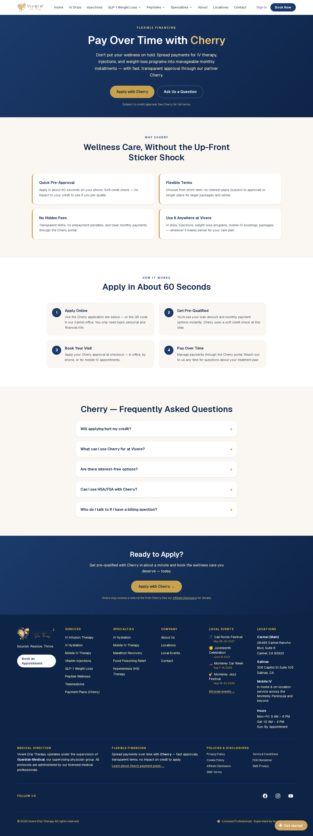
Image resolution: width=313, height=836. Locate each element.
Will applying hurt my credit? (156, 429)
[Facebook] (265, 796)
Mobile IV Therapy (78, 653)
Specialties (179, 7)
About (203, 7)
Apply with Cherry (132, 91)
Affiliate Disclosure (185, 598)
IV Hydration (74, 645)
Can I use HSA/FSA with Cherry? (156, 489)
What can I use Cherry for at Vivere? (156, 449)
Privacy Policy (216, 754)
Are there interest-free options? (156, 469)
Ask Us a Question (180, 91)
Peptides (154, 7)
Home (58, 7)
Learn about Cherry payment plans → (138, 766)
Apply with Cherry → (156, 586)
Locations (220, 7)
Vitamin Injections (78, 661)
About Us (168, 637)
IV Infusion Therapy (79, 637)
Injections (94, 7)
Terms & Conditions (265, 754)
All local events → (222, 691)
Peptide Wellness (78, 676)
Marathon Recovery (127, 653)
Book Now (283, 7)
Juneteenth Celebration (220, 652)
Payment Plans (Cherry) (82, 692)
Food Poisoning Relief (129, 661)
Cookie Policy (215, 760)
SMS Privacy (261, 766)
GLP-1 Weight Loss (122, 7)
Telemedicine (74, 684)
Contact (240, 7)
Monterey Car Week (226, 665)
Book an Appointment (32, 661)
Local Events (170, 653)
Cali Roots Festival (225, 639)
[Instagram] (278, 796)
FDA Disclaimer (262, 760)
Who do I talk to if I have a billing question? (156, 510)
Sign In (261, 7)
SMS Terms (214, 772)
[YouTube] (291, 796)
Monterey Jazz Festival (222, 678)
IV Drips (75, 7)
